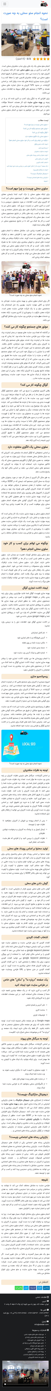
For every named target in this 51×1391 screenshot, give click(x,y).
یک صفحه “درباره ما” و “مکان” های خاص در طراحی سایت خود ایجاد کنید (27, 166)
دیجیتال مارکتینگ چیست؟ (39, 174)
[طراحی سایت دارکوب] (44, 4)
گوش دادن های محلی (41, 159)
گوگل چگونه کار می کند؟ (39, 132)
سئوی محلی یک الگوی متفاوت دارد (36, 136)
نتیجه (45, 181)
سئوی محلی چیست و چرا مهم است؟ (35, 125)
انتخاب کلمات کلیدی (42, 163)
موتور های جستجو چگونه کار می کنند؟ (35, 128)
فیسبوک (32, 1287)
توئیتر (26, 1287)
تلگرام (40, 1287)
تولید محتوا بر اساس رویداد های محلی (36, 155)
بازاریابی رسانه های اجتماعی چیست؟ (37, 178)
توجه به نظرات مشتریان (40, 152)
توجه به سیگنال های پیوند (40, 170)
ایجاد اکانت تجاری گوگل (40, 144)
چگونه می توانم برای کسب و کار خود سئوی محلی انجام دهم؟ (28, 140)
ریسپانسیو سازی (43, 148)
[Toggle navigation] (4, 4)
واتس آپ (19, 1287)
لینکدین (46, 1287)
